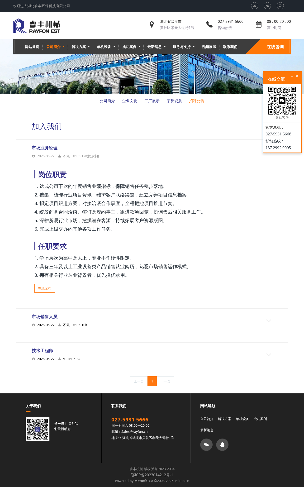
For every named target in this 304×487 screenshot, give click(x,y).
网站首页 (32, 46)
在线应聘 (44, 288)
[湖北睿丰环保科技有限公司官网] (36, 26)
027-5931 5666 (230, 21)
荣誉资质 (174, 100)
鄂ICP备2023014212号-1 (152, 474)
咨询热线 (225, 27)
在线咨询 (275, 46)
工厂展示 (152, 100)
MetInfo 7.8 (143, 480)
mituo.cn (182, 480)
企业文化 (129, 100)
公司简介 (107, 100)
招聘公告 (196, 100)
